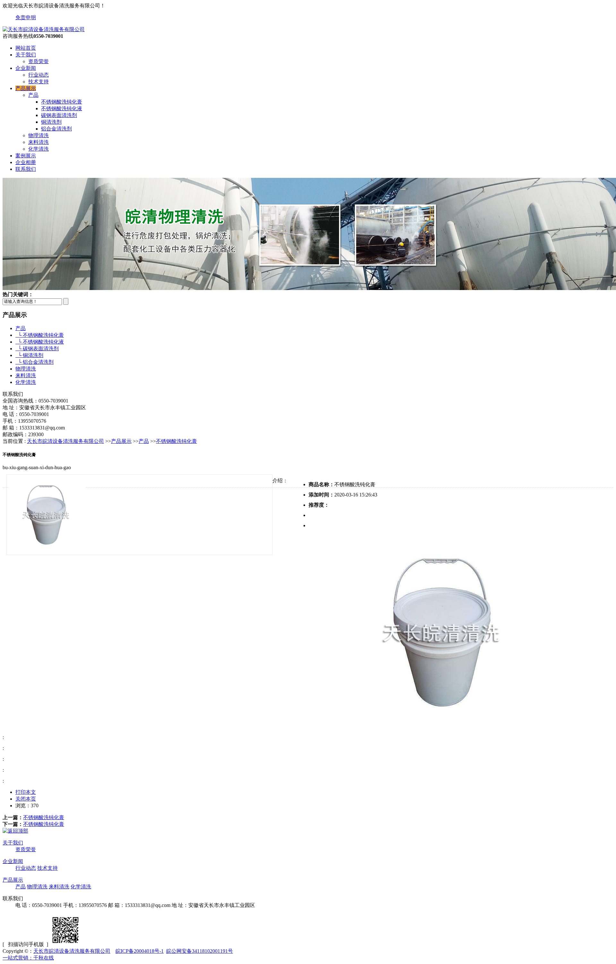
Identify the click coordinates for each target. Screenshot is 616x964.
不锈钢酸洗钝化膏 (61, 101)
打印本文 (25, 792)
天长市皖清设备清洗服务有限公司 (65, 441)
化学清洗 (38, 149)
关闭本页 (25, 799)
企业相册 (25, 162)
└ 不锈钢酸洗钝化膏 (39, 335)
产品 (33, 95)
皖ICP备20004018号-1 (140, 951)
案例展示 (25, 155)
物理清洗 (38, 135)
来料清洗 (38, 142)
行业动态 (38, 75)
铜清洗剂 (51, 122)
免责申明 (25, 17)
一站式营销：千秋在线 (28, 957)
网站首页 (25, 48)
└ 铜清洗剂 (29, 355)
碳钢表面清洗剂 (59, 115)
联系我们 (25, 169)
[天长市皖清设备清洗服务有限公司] (44, 29)
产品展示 (25, 88)
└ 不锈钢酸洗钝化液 (39, 342)
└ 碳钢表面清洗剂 (37, 348)
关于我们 (25, 54)
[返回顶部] (15, 831)
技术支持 (38, 81)
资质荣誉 (38, 61)
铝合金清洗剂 (56, 128)
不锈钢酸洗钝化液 (61, 108)
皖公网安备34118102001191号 (199, 951)
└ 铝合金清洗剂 (34, 362)
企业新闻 (25, 68)
